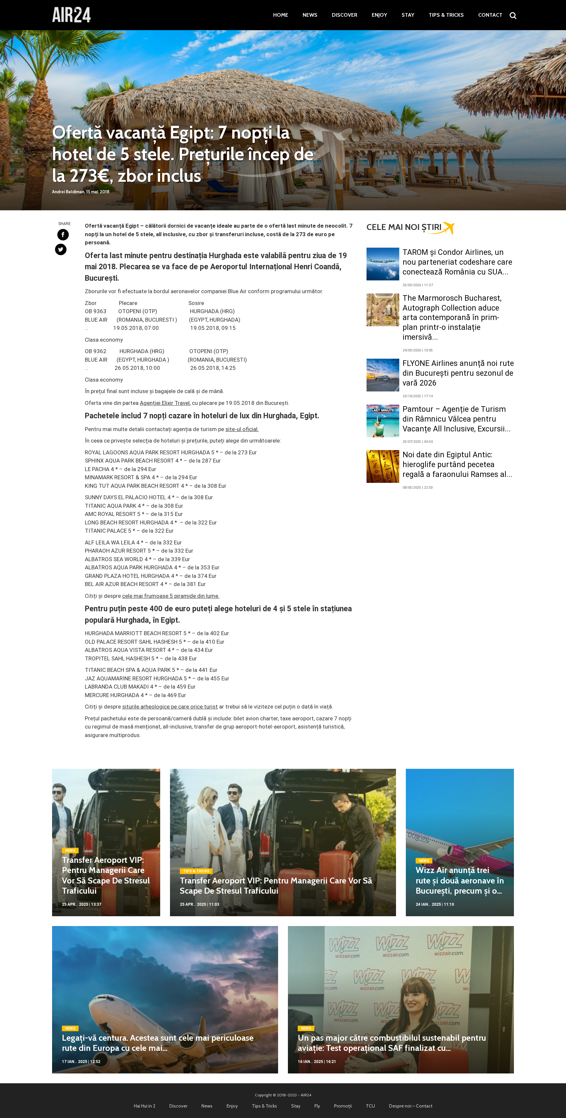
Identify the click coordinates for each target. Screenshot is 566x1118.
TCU (370, 1106)
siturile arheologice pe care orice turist (170, 706)
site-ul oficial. (242, 429)
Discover (344, 15)
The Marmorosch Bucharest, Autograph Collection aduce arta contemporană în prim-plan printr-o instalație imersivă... (452, 318)
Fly (317, 1106)
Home (280, 15)
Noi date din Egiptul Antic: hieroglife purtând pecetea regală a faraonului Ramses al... (457, 464)
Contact (490, 15)
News (310, 15)
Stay (408, 15)
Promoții (343, 1106)
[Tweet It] (60, 249)
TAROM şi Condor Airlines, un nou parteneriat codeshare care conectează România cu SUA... (457, 262)
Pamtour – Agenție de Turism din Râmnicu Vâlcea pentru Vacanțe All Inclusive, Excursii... (457, 419)
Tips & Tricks (446, 15)
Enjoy (379, 15)
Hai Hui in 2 (144, 1106)
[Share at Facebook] (63, 234)
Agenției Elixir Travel (165, 403)
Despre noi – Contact (410, 1106)
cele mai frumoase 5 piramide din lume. (170, 596)
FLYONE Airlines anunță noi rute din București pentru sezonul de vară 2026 (458, 373)
